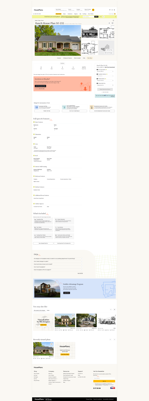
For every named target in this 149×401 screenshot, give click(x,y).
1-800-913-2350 (37, 13)
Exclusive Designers (52, 377)
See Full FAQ (80, 273)
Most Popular (36, 373)
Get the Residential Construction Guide (102, 110)
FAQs (84, 58)
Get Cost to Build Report (74, 110)
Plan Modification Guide (68, 375)
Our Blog (84, 13)
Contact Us (80, 373)
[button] (116, 17)
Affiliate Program (66, 380)
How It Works (90, 13)
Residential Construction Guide (69, 377)
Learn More (66, 292)
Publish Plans (65, 378)
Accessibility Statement (108, 399)
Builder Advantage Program (68, 373)
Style (39, 20)
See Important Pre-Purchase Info (64, 243)
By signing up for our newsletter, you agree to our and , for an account (104, 384)
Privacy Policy (76, 17)
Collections (70, 13)
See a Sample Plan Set (43, 243)
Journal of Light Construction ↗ (55, 382)
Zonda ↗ (50, 384)
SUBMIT (96, 16)
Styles (64, 13)
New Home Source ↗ (53, 378)
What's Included (77, 58)
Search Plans (58, 13)
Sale (80, 13)
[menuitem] (58, 14)
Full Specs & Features (67, 58)
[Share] (109, 23)
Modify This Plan (47, 110)
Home (36, 20)
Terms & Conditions (69, 17)
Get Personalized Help (40, 86)
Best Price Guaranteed (110, 67)
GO (93, 9)
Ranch (42, 20)
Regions (75, 13)
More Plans (90, 58)
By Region (36, 377)
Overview (59, 58)
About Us (50, 373)
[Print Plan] (113, 20)
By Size (35, 378)
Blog (64, 382)
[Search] (114, 13)
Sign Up (104, 381)
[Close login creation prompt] (116, 17)
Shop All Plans (36, 380)
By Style (35, 375)
